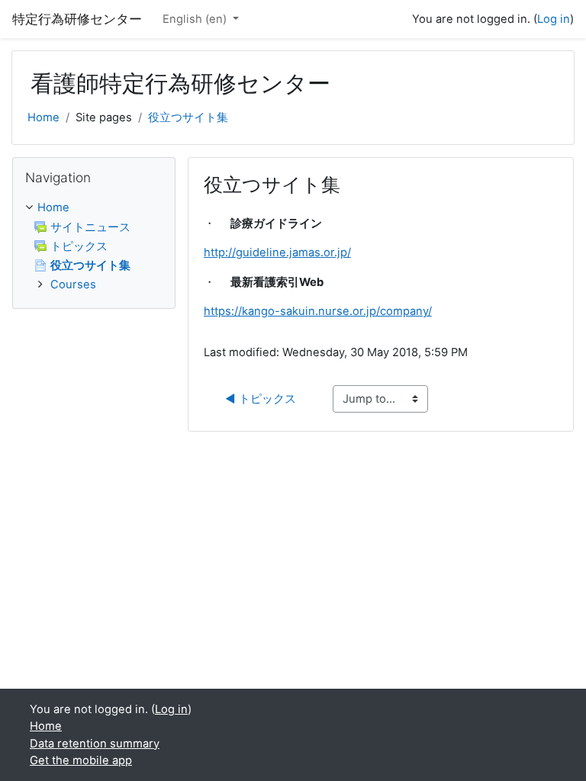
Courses (73, 284)
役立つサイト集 (188, 117)
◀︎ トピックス (260, 399)
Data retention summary (94, 743)
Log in (553, 19)
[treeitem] (94, 246)
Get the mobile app (81, 760)
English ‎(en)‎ (196, 19)
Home (43, 117)
